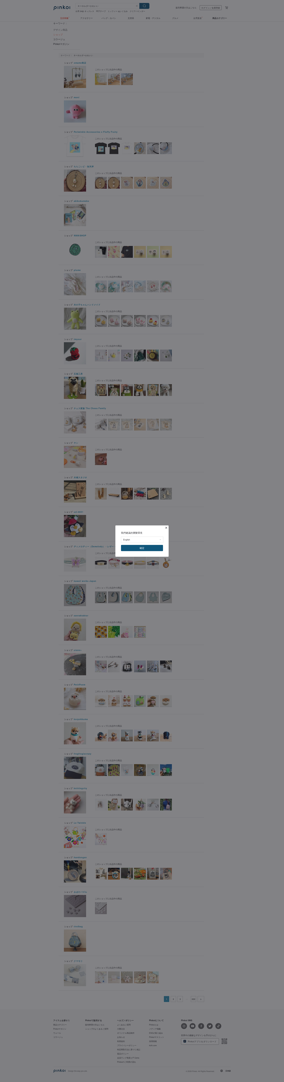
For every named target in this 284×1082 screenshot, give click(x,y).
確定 (142, 548)
